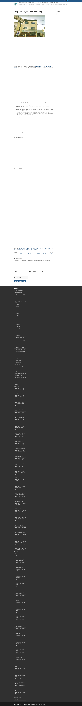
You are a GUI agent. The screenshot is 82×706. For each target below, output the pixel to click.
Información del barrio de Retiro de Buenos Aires (20, 487)
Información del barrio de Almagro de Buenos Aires (19, 392)
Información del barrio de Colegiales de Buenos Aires (20, 420)
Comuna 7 (17, 317)
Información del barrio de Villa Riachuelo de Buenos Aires (20, 542)
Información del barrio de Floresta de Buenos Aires (19, 430)
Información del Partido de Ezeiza (20, 639)
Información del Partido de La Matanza (20, 603)
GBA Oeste (17, 590)
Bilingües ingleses (19, 355)
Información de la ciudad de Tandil (20, 690)
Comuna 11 (18, 326)
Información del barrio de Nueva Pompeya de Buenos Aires (20, 451)
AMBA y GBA (16, 551)
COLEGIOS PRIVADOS (18, 299)
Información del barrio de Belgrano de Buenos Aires (19, 403)
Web (42, 271)
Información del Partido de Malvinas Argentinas (20, 567)
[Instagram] (66, 0)
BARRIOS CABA (16, 386)
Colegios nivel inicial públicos (20, 368)
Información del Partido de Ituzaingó (20, 600)
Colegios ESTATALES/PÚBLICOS (19, 366)
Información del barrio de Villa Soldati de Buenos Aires (20, 545)
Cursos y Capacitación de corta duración (20, 384)
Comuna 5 (17, 313)
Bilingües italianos (19, 362)
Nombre (15, 271)
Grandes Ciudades (17, 662)
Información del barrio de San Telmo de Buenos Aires (20, 501)
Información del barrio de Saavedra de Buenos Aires (19, 490)
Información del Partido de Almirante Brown (20, 626)
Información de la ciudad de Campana (20, 666)
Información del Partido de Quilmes (20, 646)
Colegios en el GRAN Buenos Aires (20, 338)
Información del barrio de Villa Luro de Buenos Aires (20, 528)
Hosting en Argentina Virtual (40, 704)
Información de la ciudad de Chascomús (20, 669)
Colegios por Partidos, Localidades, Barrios (18, 696)
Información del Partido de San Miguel (20, 577)
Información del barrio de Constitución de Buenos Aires (20, 423)
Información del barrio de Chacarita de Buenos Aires (19, 413)
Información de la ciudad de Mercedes (20, 683)
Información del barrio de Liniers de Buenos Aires (19, 441)
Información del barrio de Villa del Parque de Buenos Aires (20, 518)
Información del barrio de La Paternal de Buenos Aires (20, 437)
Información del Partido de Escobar (20, 556)
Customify (33, 704)
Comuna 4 (17, 311)
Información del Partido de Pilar (20, 580)
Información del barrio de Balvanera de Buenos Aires (19, 396)
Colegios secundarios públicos (20, 373)
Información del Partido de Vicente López (20, 587)
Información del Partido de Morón (20, 617)
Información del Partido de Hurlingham (20, 596)
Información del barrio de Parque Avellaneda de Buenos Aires (20, 463)
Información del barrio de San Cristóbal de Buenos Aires (20, 494)
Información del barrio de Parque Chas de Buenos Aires (20, 472)
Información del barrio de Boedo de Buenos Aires (19, 406)
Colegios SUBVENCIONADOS (20, 347)
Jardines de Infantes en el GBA (20, 296)
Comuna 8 (17, 319)
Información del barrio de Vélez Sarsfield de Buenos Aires (20, 504)
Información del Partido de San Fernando (20, 570)
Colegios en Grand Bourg (30, 248)
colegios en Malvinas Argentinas (41, 248)
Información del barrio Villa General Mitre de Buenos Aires (20, 521)
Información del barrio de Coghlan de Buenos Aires (19, 417)
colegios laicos (19, 249)
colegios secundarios (33, 249)
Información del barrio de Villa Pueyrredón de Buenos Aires (20, 532)
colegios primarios (25, 249)
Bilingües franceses (19, 358)
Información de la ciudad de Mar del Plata (20, 679)
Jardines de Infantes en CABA (20, 294)
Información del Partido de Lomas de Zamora (20, 653)
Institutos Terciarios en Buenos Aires (20, 378)
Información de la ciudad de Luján (20, 676)
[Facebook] (64, 0)
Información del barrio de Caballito (19, 410)
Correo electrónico (32, 271)
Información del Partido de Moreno (20, 613)
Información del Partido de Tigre (20, 584)
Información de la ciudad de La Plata (20, 672)
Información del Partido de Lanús (20, 650)
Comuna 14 (18, 333)
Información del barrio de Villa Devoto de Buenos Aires (20, 514)
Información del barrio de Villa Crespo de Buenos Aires (20, 511)
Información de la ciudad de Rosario (20, 686)
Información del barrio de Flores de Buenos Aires (19, 427)
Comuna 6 (17, 315)
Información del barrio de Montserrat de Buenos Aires (20, 447)
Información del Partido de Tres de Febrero (20, 620)
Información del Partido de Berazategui (20, 633)
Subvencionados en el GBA (20, 351)
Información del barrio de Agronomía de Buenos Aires (20, 389)
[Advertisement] (33, 45)
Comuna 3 (17, 308)
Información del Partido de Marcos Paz (20, 606)
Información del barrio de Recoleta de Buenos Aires (19, 483)
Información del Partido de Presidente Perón (20, 657)
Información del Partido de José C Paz (20, 563)
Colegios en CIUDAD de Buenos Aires (20, 302)
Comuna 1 (17, 304)
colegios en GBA (22, 248)
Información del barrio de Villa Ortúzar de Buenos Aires (20, 535)
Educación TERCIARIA (18, 375)
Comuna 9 (17, 322)
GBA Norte (17, 553)
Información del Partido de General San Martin (20, 560)
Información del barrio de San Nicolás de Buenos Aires (20, 497)
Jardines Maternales (18, 292)
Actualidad (16, 699)
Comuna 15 (18, 335)
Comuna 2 (17, 306)
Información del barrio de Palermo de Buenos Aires (19, 459)
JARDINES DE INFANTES (18, 290)
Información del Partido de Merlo (20, 610)
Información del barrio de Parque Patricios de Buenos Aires (20, 476)
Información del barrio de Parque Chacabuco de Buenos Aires (20, 468)
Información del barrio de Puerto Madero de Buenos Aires (20, 480)
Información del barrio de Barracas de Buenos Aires (19, 399)
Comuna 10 (18, 324)
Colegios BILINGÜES (18, 353)
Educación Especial (18, 364)
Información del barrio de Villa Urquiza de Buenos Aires (20, 549)
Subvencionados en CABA (20, 349)
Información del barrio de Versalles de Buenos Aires (19, 507)
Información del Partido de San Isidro (20, 573)
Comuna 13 (18, 330)
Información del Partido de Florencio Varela (20, 643)
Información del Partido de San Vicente (20, 660)
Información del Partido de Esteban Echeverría (20, 636)
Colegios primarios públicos (20, 371)
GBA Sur (16, 623)
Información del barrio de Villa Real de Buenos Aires (20, 538)
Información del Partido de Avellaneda (20, 629)
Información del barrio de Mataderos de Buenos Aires (20, 444)
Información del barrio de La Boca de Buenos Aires (20, 434)
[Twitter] (67, 0)
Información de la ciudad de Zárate (20, 693)
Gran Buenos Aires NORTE (20, 340)
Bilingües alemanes (19, 360)
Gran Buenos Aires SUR (20, 345)
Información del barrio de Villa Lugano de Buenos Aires (20, 525)
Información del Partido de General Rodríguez (20, 593)
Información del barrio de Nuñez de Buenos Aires (19, 456)
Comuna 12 (18, 328)
